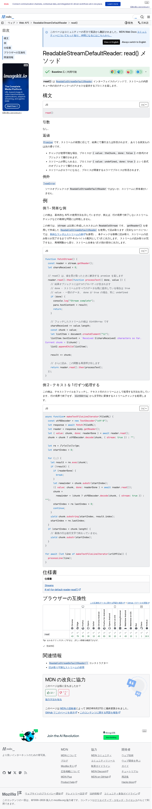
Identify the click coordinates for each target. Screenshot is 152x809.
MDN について (68, 755)
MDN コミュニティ (100, 755)
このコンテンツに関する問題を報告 (99, 712)
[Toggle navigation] (148, 17)
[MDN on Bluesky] (9, 773)
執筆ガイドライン (99, 766)
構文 (6, 38)
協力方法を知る (53, 699)
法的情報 (94, 793)
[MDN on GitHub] (4, 773)
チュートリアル (128, 771)
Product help (67, 782)
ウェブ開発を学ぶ (129, 760)
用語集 (123, 776)
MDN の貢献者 (68, 708)
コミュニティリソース (102, 760)
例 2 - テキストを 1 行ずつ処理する (71, 385)
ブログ (63, 760)
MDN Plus (65, 776)
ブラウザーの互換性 (14, 52)
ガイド (123, 766)
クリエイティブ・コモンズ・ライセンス (116, 800)
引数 (46, 122)
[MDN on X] (15, 773)
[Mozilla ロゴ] (11, 793)
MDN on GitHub (98, 776)
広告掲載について (69, 771)
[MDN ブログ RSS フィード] (25, 773)
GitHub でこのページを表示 (60, 712)
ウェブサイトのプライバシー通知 (43, 793)
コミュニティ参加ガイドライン (120, 793)
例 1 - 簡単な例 (54, 208)
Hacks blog (126, 782)
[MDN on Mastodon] (20, 773)
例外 (46, 176)
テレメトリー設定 (75, 793)
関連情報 (8, 57)
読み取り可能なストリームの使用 (66, 667)
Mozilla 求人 (66, 766)
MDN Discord (97, 771)
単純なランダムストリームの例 (71, 234)
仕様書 (7, 47)
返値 (46, 135)
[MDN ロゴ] (8, 749)
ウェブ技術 (126, 755)
